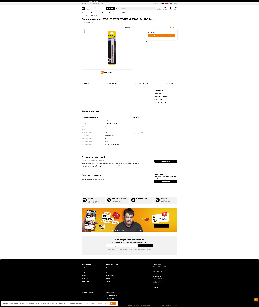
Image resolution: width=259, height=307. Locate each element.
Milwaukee (131, 12)
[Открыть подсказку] (142, 133)
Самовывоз (108, 269)
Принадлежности (85, 281)
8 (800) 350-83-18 (95, 3)
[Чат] (256, 299)
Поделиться (176, 27)
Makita (117, 12)
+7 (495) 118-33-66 (157, 267)
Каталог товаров (86, 264)
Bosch (138, 12)
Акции (85, 12)
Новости (155, 287)
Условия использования (144, 252)
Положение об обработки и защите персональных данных (138, 305)
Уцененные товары (86, 289)
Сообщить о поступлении (162, 35)
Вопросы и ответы (172, 83)
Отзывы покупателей (142, 83)
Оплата (107, 272)
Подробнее (129, 220)
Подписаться (145, 246)
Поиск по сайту (122, 8)
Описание (86, 83)
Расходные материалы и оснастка (103, 15)
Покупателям (106, 3)
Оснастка (84, 275)
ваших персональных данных (101, 303)
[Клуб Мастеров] (87, 8)
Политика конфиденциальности (130, 252)
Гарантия (108, 278)
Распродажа (94, 12)
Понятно (113, 303)
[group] (93, 200)
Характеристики (113, 83)
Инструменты (85, 267)
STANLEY (93, 15)
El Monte (86, 3)
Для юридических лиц (111, 292)
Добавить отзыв (165, 161)
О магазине (108, 281)
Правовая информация (111, 284)
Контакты (108, 289)
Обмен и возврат (110, 275)
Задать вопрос (166, 181)
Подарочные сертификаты (87, 292)
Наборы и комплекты (86, 286)
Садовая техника (85, 278)
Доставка (108, 267)
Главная (83, 15)
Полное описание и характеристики (154, 41)
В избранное (173, 27)
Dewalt (111, 12)
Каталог (111, 8)
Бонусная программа (110, 298)
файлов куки (85, 303)
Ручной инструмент (86, 272)
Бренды (104, 12)
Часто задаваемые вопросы (112, 295)
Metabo (124, 12)
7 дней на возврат (108, 72)
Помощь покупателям (112, 264)
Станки (83, 269)
